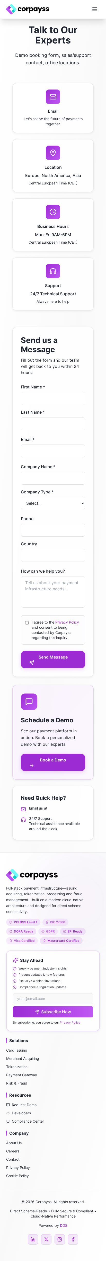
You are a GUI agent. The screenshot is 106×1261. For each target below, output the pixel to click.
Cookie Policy (17, 1176)
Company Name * (38, 466)
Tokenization (17, 1066)
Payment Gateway (21, 1075)
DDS (63, 1225)
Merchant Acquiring (22, 1058)
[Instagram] (60, 1239)
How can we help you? (43, 571)
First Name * (33, 386)
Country (29, 543)
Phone (27, 518)
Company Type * (37, 491)
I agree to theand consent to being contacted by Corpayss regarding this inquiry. (55, 630)
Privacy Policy (67, 622)
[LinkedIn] (33, 1239)
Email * (27, 439)
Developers (21, 1113)
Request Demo (24, 1105)
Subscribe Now (56, 1011)
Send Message (53, 657)
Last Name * (33, 412)
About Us (14, 1143)
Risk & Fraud (16, 1083)
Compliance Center (28, 1121)
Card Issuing (16, 1050)
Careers (12, 1151)
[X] (46, 1239)
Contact (13, 1159)
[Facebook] (73, 1239)
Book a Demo (53, 759)
